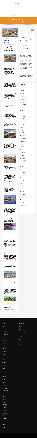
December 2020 (23, 192)
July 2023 (21, 144)
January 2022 (22, 172)
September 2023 (23, 141)
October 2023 (4, 374)
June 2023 (22, 146)
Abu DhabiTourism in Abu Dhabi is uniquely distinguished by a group (26, 56)
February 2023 (22, 152)
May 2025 (21, 110)
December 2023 (23, 136)
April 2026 (22, 93)
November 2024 (23, 119)
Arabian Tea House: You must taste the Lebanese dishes (27, 71)
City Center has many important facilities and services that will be (25, 61)
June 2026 (22, 90)
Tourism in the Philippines (24, 46)
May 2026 (21, 91)
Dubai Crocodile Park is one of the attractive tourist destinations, (26, 58)
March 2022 (22, 169)
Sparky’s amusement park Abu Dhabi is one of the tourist (26, 73)
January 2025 (22, 116)
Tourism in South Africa (24, 40)
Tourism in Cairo (23, 53)
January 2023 (4, 388)
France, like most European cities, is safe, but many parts (26, 68)
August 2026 (22, 87)
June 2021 (22, 183)
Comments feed (22, 342)
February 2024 (22, 133)
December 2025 (23, 99)
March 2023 (22, 150)
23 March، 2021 (10, 44)
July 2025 (21, 107)
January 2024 (22, 135)
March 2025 (22, 113)
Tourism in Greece (23, 42)
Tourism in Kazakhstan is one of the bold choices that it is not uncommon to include (26, 51)
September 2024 (23, 122)
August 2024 (22, 124)
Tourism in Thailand (23, 45)
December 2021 (23, 174)
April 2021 (21, 186)
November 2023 (23, 138)
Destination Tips (6, 38)
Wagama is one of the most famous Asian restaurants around (26, 79)
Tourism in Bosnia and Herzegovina (26, 39)
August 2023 (22, 143)
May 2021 (21, 185)
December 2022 (23, 155)
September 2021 (23, 178)
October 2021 (22, 177)
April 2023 (22, 149)
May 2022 (21, 166)
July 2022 (21, 163)
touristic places (22, 210)
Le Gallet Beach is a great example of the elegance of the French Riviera (26, 76)
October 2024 (22, 121)
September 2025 (23, 104)
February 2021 (22, 189)
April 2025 (4, 346)
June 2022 (22, 164)
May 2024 (21, 129)
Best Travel (18, 4)
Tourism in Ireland (23, 43)
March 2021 (22, 188)
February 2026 (22, 96)
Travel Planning (12, 15)
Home (15, 21)
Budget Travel (21, 323)
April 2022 (4, 402)
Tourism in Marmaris (23, 65)
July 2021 (4, 416)
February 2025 (22, 115)
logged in (10, 309)
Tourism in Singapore (24, 48)
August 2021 (22, 180)
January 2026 (4, 332)
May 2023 (21, 147)
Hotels (5, 15)
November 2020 (23, 194)
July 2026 (21, 88)
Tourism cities (22, 208)
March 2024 (22, 132)
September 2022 (23, 160)
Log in (20, 339)
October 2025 (22, 102)
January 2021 (22, 191)
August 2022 (22, 161)
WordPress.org (21, 344)
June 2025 (4, 343)
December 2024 (23, 118)
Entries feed (21, 341)
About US (19, 15)
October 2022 (22, 158)
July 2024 (4, 360)
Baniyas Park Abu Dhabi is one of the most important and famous (26, 64)
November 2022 (23, 157)
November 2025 (23, 101)
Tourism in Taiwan (23, 37)
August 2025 (22, 105)
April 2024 (22, 130)
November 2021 (23, 175)
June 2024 (22, 127)
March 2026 (4, 329)
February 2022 (22, 171)
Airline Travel (22, 202)
